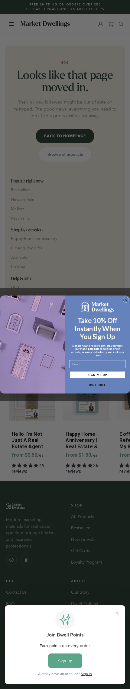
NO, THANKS (97, 385)
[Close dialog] (125, 299)
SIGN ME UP (98, 374)
